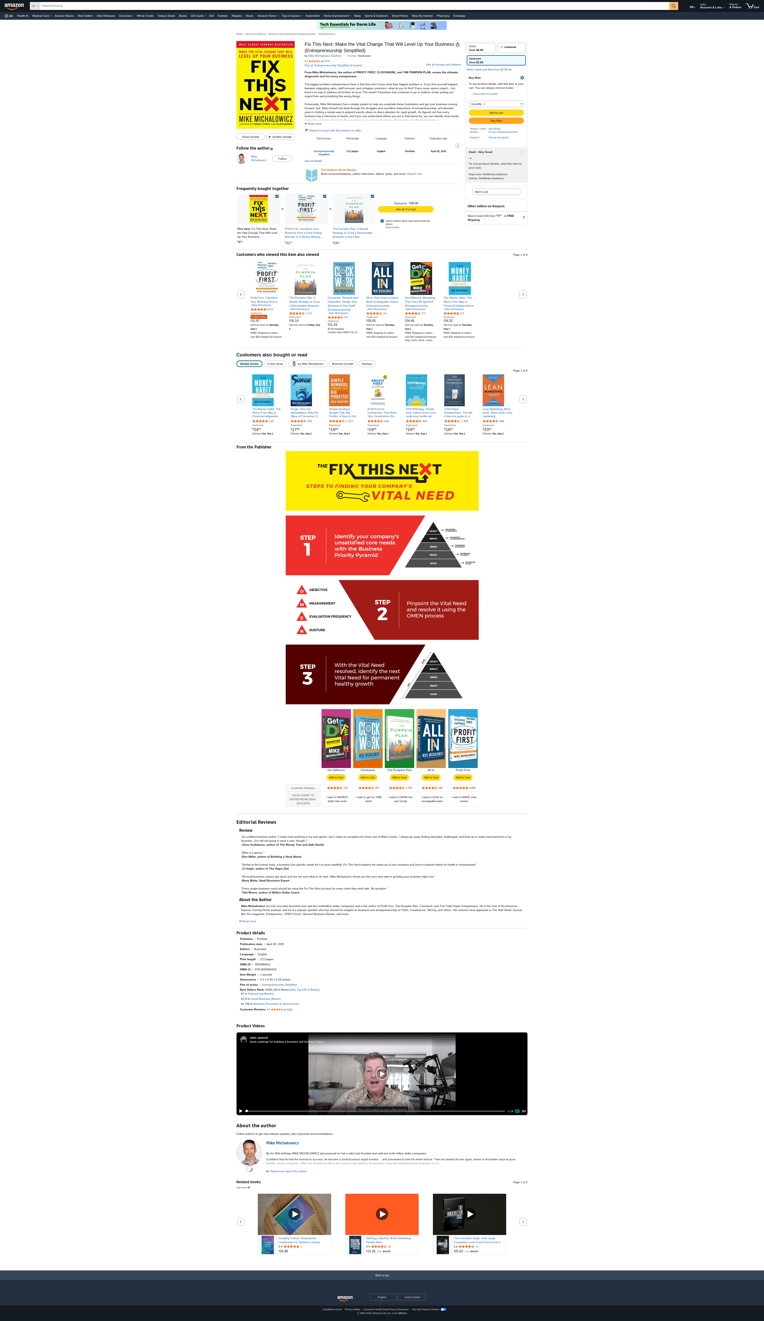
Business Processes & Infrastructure (276, 1003)
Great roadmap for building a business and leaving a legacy (287, 1041)
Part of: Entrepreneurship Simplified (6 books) (333, 65)
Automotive (313, 15)
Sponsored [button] (241, 1187)
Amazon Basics (64, 15)
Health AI (22, 15)
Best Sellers (85, 15)
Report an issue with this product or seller (335, 130)
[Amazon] (14, 6)
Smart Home (400, 15)
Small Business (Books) (266, 998)
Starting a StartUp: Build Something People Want (388, 1240)
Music (249, 15)
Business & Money (256, 34)
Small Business (326, 34)
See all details (313, 160)
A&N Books (494, 128)
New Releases (106, 15)
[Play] (240, 1111)
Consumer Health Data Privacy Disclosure (386, 1309)
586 (501, 421)
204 (309, 421)
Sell (211, 15)
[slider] (375, 1111)
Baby (357, 15)
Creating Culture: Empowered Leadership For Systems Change (299, 1240)
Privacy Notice (352, 1309)
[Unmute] (524, 1111)
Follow (282, 158)
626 (386, 421)
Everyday (459, 15)
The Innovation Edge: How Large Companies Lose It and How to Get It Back (477, 1240)
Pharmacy (443, 15)
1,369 (464, 421)
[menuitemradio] (517, 1111)
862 (425, 421)
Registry (237, 15)
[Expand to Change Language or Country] (695, 7)
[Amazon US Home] (345, 1299)
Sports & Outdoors (376, 15)
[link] (306, 209)
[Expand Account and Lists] (724, 7)
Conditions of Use (332, 1309)
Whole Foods (145, 15)
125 (271, 421)
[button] (9, 16)
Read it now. (415, 173)
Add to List (481, 191)
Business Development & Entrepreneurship (292, 34)
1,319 (349, 421)
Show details (393, 227)
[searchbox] (354, 6)
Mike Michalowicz (319, 55)
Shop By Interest (422, 15)
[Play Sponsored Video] (294, 1214)
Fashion (223, 15)
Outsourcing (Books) (261, 993)
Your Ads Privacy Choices (425, 1309)
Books (183, 15)
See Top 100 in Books (304, 989)
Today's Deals (166, 15)
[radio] (481, 48)
